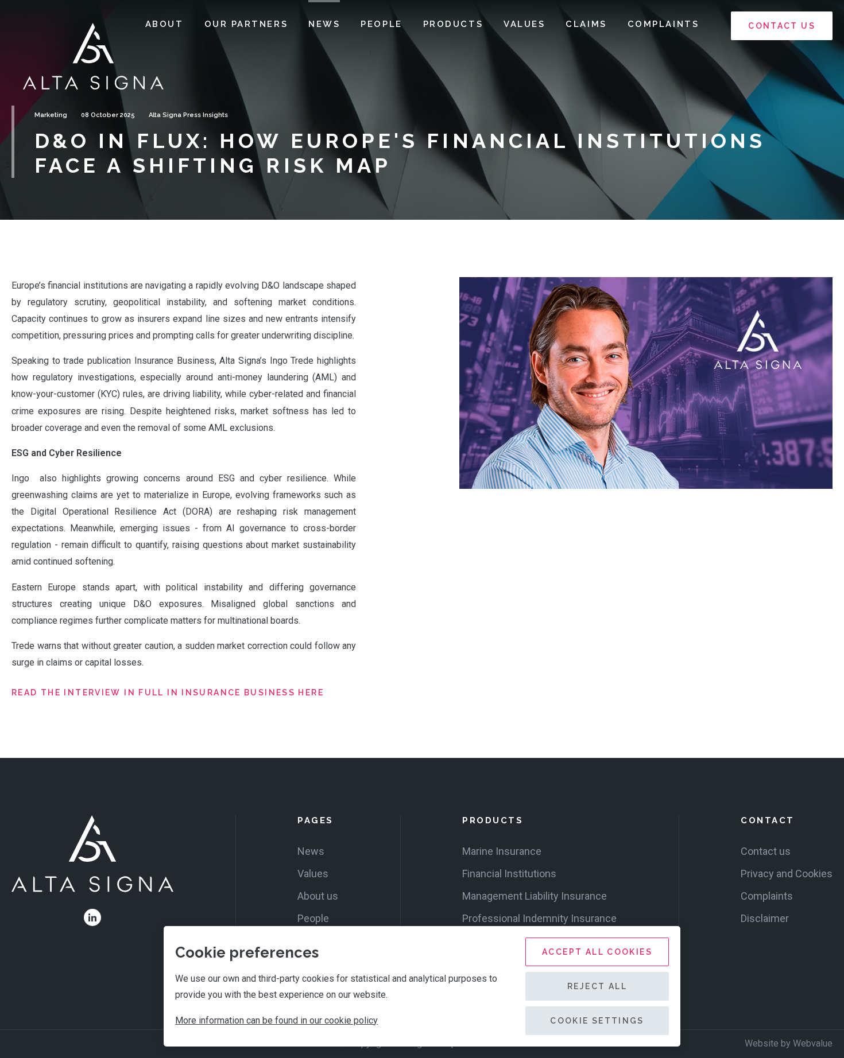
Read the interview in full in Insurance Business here (167, 692)
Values (524, 24)
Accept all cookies (597, 951)
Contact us (781, 25)
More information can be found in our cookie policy (276, 1020)
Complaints (663, 24)
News (324, 24)
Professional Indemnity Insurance (539, 918)
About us (317, 896)
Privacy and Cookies (787, 874)
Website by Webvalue (789, 1043)
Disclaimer (765, 918)
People (381, 24)
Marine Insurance (501, 851)
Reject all (597, 986)
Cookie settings (597, 1020)
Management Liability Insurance (534, 896)
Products (453, 24)
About (164, 24)
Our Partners (246, 24)
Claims (586, 24)
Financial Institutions (509, 874)
